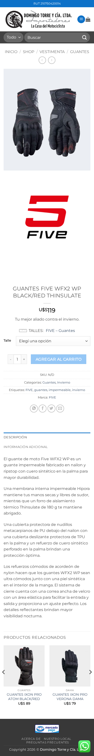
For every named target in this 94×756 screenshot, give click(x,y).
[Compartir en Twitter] (51, 408)
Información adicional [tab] (26, 447)
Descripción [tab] (15, 437)
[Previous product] (51, 60)
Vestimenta (52, 51)
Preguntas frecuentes (47, 742)
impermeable (60, 390)
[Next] (90, 681)
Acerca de (31, 739)
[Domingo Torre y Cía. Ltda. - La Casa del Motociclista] (39, 19)
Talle (7, 340)
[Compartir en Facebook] (43, 408)
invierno (78, 390)
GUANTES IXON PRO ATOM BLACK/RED (24, 697)
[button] (81, 19)
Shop (28, 51)
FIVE (29, 390)
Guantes (79, 51)
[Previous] (4, 681)
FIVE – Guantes (60, 330)
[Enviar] (84, 37)
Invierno (63, 382)
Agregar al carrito (58, 359)
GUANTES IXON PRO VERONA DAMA (70, 697)
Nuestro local (57, 739)
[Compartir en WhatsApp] (34, 408)
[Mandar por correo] (60, 408)
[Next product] (42, 60)
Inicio (11, 51)
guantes (40, 390)
